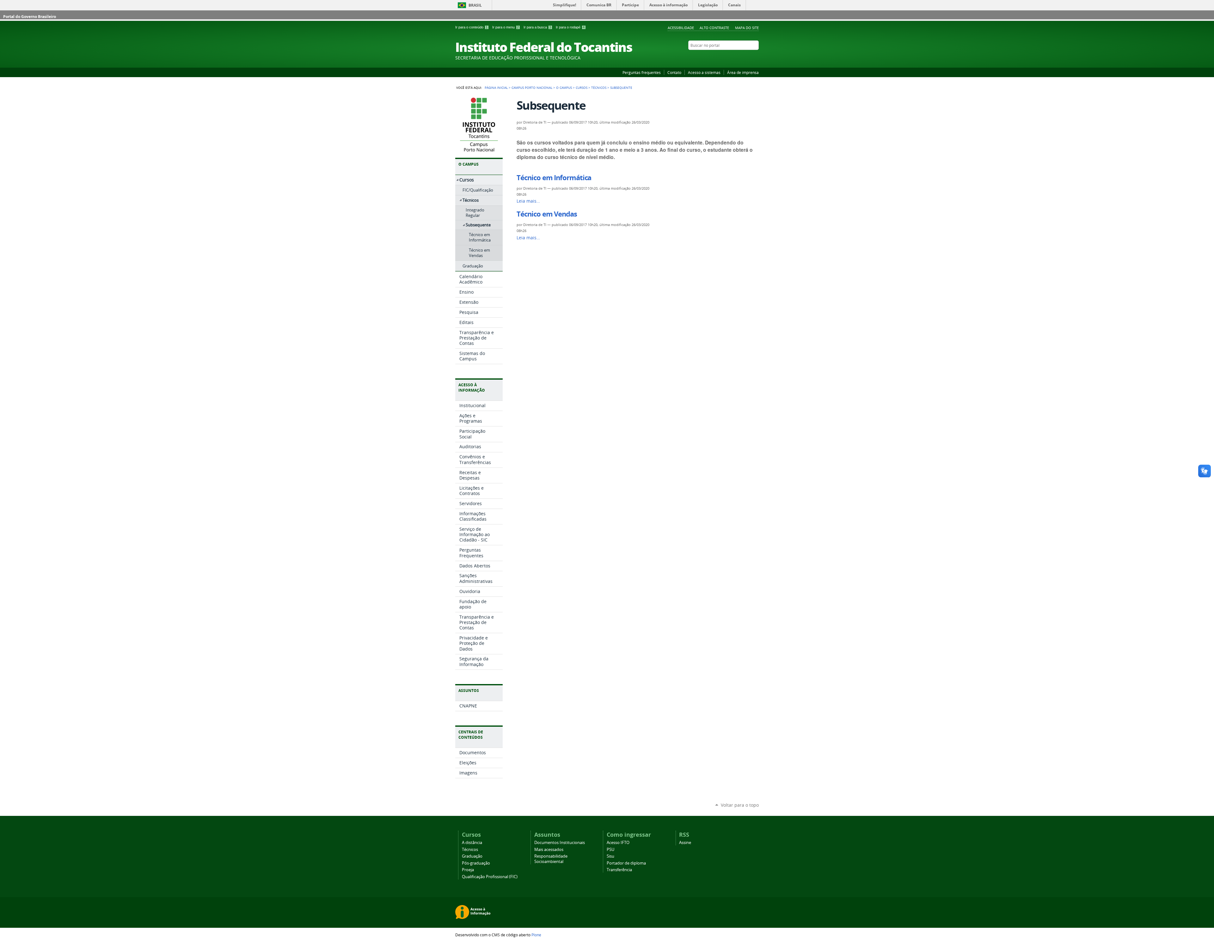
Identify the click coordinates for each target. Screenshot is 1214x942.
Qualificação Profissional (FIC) (490, 876)
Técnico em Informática (554, 177)
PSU (610, 849)
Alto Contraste (714, 27)
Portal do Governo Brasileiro (29, 16)
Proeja (468, 869)
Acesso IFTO (618, 842)
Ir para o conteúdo (471, 27)
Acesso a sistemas (704, 72)
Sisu (610, 856)
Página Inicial (496, 87)
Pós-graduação (476, 863)
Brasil (475, 5)
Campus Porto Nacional (532, 87)
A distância (472, 842)
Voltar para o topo (740, 805)
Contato (674, 72)
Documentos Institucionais (559, 842)
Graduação (472, 856)
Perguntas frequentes (641, 72)
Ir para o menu (505, 27)
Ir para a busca (537, 27)
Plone (536, 934)
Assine (685, 842)
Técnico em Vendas (547, 214)
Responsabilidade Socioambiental (550, 858)
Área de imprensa (743, 72)
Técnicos (598, 87)
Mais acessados (548, 849)
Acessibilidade (681, 27)
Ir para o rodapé (570, 27)
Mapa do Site (747, 27)
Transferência (619, 869)
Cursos (581, 87)
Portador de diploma (626, 863)
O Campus (564, 87)
